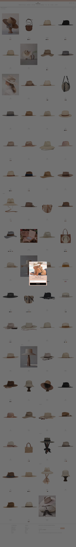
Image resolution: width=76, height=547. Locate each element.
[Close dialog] (46, 262)
